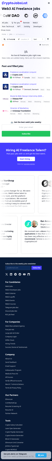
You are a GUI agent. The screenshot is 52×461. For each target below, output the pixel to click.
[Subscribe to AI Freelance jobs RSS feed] (3, 45)
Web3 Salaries (10, 293)
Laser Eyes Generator (13, 428)
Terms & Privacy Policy (13, 388)
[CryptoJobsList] (14, 3)
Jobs (10, 34)
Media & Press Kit (11, 374)
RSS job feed (9, 314)
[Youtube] (24, 274)
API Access (9, 377)
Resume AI (9, 410)
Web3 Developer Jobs (13, 290)
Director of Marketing (19, 108)
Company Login (11, 337)
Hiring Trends (10, 344)
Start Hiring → (26, 159)
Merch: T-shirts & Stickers (14, 384)
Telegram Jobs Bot (11, 307)
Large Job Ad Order (12, 333)
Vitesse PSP (17, 99)
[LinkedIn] (11, 274)
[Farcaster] (28, 274)
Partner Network (11, 413)
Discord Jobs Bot (11, 311)
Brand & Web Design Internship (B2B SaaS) (27, 96)
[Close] (49, 455)
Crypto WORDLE (11, 450)
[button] (26, 74)
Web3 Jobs (9, 286)
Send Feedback (11, 362)
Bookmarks (45, 45)
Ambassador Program (13, 370)
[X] (6, 274)
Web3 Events (10, 300)
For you (17, 22)
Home (4, 34)
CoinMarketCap (11, 403)
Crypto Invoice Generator (14, 435)
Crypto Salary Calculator (14, 425)
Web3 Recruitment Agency (15, 326)
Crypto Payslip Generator (14, 432)
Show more (5, 30)
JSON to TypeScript (12, 446)
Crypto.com (17, 75)
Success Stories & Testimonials (16, 347)
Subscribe (26, 134)
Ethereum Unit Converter (14, 442)
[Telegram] (15, 274)
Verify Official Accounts (13, 381)
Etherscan (9, 399)
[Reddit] (20, 274)
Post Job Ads (9, 329)
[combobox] (38, 39)
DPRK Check (9, 340)
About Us (8, 359)
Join (42, 455)
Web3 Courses (10, 304)
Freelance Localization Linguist (23, 72)
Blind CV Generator (12, 439)
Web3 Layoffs (10, 297)
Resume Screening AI (13, 406)
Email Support (10, 366)
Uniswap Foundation (21, 111)
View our (26, 164)
